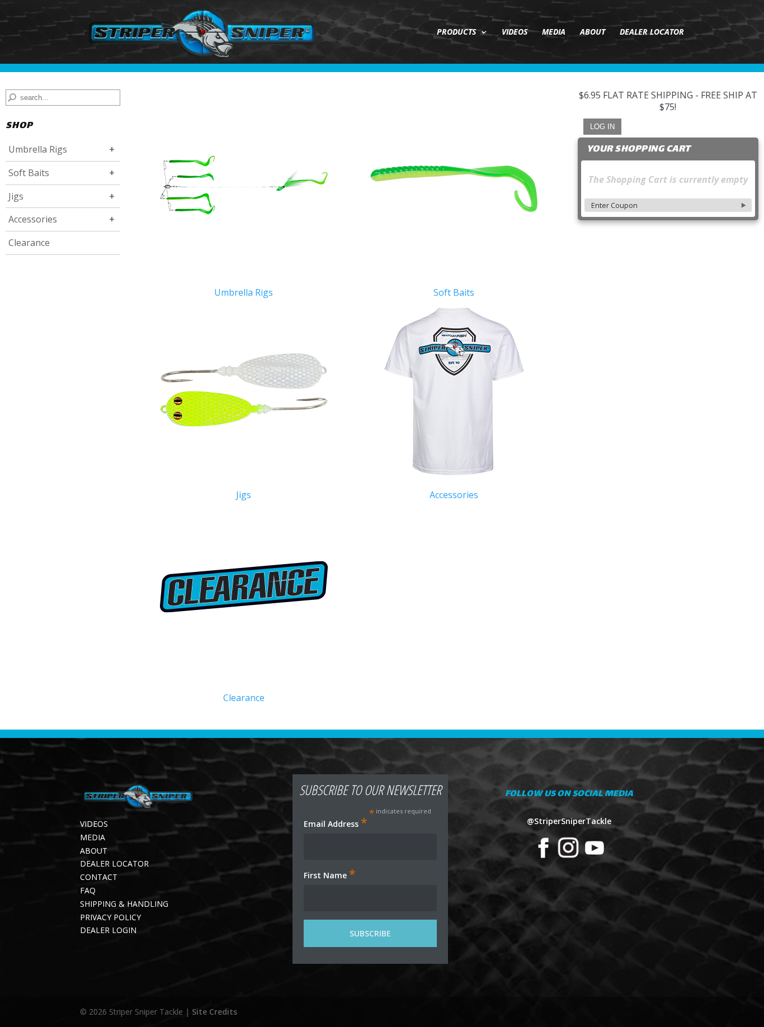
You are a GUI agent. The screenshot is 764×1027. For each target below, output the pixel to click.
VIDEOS (514, 32)
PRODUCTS (456, 32)
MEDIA (553, 32)
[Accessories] (454, 392)
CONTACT (98, 877)
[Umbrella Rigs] (244, 190)
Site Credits (214, 1011)
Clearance (29, 242)
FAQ (88, 890)
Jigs (15, 196)
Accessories (32, 219)
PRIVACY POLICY (110, 917)
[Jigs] (244, 392)
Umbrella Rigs (37, 149)
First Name (330, 875)
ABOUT (592, 32)
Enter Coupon (614, 205)
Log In (602, 126)
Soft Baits (28, 173)
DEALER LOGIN (108, 930)
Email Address (335, 823)
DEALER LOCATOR (652, 32)
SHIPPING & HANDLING (124, 903)
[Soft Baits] (454, 190)
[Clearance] (244, 595)
